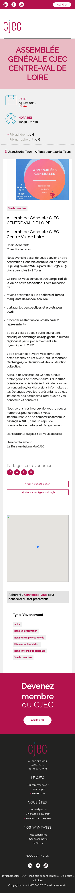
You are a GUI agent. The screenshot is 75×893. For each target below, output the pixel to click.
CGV (24, 875)
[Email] (31, 472)
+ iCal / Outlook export (37, 484)
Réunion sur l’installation (26, 644)
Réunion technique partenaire (30, 651)
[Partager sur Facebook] (10, 472)
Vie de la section (17, 208)
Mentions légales (10, 875)
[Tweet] (17, 472)
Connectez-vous (36, 595)
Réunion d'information (25, 631)
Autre (17, 624)
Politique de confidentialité (44, 875)
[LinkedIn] (24, 472)
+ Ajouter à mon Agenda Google (38, 492)
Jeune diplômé (38, 809)
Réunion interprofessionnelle (29, 637)
